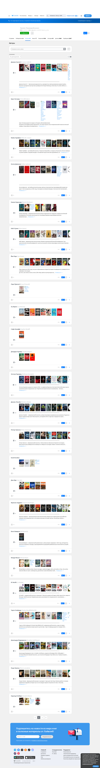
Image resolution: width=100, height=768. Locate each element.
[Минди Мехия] (14, 563)
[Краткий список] (68, 57)
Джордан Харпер (21, 351)
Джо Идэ (16, 480)
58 (15, 678)
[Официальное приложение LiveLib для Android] (19, 757)
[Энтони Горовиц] (14, 379)
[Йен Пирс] (14, 261)
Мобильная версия (46, 759)
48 (15, 175)
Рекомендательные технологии (22, 762)
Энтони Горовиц (22, 374)
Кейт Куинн (18, 228)
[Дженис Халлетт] (14, 67)
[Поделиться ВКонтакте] (84, 33)
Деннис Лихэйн (21, 402)
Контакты (43, 753)
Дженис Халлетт (21, 62)
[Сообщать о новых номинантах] (32, 33)
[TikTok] (29, 750)
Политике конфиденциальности (89, 763)
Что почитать (23, 15)
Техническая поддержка (69, 753)
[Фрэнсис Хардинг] (14, 507)
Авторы (36, 15)
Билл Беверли (19, 531)
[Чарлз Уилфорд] (14, 615)
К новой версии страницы (84, 20)
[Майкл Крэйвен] (14, 143)
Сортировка (12, 54)
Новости (42, 15)
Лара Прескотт (20, 284)
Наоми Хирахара (22, 202)
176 (15, 385)
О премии (11, 38)
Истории (50, 38)
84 (15, 651)
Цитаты (58, 38)
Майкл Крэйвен (21, 138)
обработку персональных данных (39, 740)
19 (15, 72)
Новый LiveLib (72, 15)
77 (15, 267)
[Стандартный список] (70, 57)
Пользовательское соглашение (71, 757)
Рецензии (42, 38)
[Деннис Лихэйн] (14, 407)
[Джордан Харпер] (14, 356)
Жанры (30, 15)
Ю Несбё (17, 582)
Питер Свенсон (21, 430)
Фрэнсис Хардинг (22, 503)
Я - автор (54, 753)
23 (15, 109)
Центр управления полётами (70, 755)
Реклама (54, 752)
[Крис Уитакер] (14, 104)
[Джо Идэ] (14, 485)
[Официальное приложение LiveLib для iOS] (30, 757)
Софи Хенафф (20, 329)
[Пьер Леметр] (14, 673)
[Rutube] (15, 753)
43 (15, 239)
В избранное (24, 33)
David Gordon (15, 458)
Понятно (96, 766)
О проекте (43, 752)
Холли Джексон (21, 164)
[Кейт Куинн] (14, 233)
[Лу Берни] (14, 311)
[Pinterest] (18, 753)
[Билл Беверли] (14, 536)
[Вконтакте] (18, 750)
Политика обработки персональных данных (74, 759)
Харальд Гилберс (21, 696)
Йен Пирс (17, 256)
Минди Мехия (19, 558)
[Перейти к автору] (69, 92)
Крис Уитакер (20, 99)
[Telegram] (15, 750)
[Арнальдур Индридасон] (14, 645)
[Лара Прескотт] (14, 289)
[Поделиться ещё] (86, 33)
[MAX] (32, 750)
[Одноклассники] (25, 750)
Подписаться (47, 736)
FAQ (42, 757)
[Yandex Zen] (22, 750)
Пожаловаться (67, 752)
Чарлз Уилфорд (23, 610)
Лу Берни (18, 307)
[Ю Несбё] (14, 587)
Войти (88, 16)
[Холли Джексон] (14, 169)
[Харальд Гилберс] (14, 701)
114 (15, 412)
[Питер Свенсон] (14, 435)
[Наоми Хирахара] (14, 207)
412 (15, 593)
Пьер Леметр (20, 668)
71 (15, 513)
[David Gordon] (14, 463)
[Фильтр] (69, 49)
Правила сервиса (45, 755)
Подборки (67, 38)
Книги (34, 38)
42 (15, 440)
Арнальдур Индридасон (25, 640)
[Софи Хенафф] (14, 334)
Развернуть (22, 87)
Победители (19, 38)
